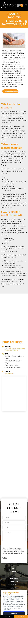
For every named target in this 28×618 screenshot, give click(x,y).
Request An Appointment (21, 5)
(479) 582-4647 (18, 5)
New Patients (14, 578)
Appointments (14, 581)
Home (14, 571)
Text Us (22, 616)
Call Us (8, 616)
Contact (14, 588)
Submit (4, 557)
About (14, 575)
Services (14, 585)
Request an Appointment (11, 91)
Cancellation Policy (9, 544)
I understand (14, 613)
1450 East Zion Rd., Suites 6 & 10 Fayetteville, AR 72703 (15, 349)
